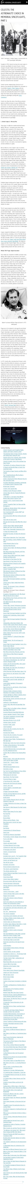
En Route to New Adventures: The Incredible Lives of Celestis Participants (13, 746)
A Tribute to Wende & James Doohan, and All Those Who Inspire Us (13, 919)
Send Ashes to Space (8, 769)
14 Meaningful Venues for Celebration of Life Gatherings (13, 1146)
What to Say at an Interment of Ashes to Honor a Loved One (14, 1113)
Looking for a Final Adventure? (10, 702)
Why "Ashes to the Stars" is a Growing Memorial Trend (14, 1063)
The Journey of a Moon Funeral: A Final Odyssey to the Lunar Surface (14, 1042)
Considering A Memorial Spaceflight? (12, 834)
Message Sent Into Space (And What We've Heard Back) (14, 522)
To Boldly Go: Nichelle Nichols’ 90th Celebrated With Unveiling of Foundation (14, 509)
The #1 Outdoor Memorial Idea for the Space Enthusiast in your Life (13, 800)
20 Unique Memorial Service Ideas (11, 845)
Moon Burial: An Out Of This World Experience (14, 677)
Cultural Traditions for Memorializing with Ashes (14, 1021)
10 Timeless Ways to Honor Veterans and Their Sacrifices (14, 1079)
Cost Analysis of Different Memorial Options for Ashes (14, 1030)
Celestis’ (10, 405)
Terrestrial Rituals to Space (9, 779)
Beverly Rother (6, 818)
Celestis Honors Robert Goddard (10, 879)
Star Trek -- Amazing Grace (9, 911)
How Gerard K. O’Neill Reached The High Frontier (14, 807)
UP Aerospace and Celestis (9, 849)
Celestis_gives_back (8, 785)
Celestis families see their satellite (11, 951)
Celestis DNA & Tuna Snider (9, 964)
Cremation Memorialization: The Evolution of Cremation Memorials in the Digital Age (14, 1014)
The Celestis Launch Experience (10, 869)
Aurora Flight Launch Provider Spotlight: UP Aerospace (13, 680)
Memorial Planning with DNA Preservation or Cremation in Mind (14, 1135)
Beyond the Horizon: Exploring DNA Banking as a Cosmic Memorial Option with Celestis (14, 995)
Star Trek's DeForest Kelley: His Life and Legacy (14, 627)
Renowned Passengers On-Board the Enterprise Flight (14, 534)
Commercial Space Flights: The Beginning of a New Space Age (14, 740)
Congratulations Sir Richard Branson (11, 830)
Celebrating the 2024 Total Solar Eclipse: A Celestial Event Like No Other (13, 1018)
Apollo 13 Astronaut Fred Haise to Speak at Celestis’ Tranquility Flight (13, 568)
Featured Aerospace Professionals (11, 883)
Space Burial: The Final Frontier (10, 777)
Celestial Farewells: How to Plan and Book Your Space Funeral (14, 462)
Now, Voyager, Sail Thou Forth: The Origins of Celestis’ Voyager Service (13, 668)
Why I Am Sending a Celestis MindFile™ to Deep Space (14, 540)
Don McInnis (6, 828)
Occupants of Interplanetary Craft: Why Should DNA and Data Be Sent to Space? (14, 595)
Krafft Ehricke (6, 797)
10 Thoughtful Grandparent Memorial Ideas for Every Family (14, 1166)
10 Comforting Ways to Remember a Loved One (14, 1072)
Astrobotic (5, 826)
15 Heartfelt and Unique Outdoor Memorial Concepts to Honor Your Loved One (13, 1011)
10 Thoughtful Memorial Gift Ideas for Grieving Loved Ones (14, 1075)
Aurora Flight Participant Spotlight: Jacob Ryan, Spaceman (14, 579)
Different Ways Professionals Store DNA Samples (14, 1155)
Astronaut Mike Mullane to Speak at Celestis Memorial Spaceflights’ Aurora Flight (13, 648)
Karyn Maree (6, 809)
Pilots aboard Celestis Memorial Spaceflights (14, 970)
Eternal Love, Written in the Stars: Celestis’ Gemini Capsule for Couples (13, 1094)
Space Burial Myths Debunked (10, 1027)
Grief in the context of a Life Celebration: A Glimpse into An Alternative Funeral (13, 902)
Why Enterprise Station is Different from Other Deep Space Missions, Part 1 (14, 575)
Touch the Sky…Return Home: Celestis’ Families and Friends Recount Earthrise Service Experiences (14, 609)
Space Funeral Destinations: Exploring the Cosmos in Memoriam (13, 1038)
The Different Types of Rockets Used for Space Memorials (14, 1169)
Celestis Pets (6, 816)
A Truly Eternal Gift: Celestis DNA (11, 781)
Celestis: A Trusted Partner (9, 852)
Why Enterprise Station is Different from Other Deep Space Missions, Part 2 (14, 572)
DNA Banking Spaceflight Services (11, 767)
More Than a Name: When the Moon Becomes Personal (14, 1177)
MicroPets (5, 756)
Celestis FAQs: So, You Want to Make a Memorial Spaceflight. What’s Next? (14, 709)
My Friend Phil (6, 813)
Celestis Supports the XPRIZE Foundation (13, 937)
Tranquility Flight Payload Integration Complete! (14, 658)
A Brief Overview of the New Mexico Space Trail (14, 671)
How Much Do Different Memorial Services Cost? (14, 1149)
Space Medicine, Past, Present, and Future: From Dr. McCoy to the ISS (14, 598)
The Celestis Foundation (9, 914)
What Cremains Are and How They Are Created (14, 1128)
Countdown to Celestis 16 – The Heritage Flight (14, 954)
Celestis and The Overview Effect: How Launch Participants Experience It (14, 664)
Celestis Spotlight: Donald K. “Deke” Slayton (13, 714)
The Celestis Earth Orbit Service (11, 737)
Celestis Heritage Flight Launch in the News (13, 894)
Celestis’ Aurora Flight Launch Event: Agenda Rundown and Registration (13, 556)
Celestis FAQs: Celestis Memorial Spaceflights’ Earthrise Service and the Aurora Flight (14, 629)
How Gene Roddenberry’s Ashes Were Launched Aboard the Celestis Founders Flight (14, 934)
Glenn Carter (6, 832)
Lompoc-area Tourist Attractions (10, 972)
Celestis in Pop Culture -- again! (11, 891)
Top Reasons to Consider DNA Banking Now (13, 1070)
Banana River (6, 889)
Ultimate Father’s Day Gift (9, 722)
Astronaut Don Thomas (8, 732)
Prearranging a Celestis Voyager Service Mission (14, 837)
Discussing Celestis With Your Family (12, 881)
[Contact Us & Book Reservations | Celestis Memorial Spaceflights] (14, 444)
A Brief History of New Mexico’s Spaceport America (13, 654)
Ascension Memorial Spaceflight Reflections (13, 712)
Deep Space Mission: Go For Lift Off (11, 720)
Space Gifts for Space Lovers (10, 519)
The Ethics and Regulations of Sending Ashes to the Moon (14, 985)
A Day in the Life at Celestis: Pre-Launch (12, 735)
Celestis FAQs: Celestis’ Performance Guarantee (14, 605)
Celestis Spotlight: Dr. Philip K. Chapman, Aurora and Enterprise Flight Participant (14, 695)
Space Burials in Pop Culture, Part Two (12, 559)
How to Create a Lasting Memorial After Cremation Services (12, 1067)
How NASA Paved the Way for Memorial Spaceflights (12, 602)
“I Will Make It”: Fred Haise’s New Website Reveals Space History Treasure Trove (13, 497)
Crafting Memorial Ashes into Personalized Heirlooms (13, 1053)
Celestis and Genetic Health (9, 843)
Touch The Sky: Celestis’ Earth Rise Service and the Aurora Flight (14, 699)
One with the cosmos (8, 862)
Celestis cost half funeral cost (10, 860)
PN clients (5, 854)
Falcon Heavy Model (8, 877)
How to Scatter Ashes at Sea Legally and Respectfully (12, 1090)
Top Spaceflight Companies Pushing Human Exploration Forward (13, 1158)
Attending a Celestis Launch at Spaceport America (13, 930)
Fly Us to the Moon (7, 839)
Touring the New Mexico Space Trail (11, 858)
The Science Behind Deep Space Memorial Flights (15, 1047)
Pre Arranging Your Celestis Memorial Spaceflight (15, 905)
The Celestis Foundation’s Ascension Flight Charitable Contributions (13, 717)
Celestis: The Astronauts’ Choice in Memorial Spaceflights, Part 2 (14, 587)
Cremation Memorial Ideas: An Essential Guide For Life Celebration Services (14, 749)
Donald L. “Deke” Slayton (13, 88)
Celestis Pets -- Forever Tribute (10, 762)
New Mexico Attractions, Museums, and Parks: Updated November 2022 (14, 552)
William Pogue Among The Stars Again (12, 811)
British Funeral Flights (8, 977)
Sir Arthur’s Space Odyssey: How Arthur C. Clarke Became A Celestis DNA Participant (14, 924)
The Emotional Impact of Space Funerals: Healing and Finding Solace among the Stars (15, 454)
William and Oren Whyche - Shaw (11, 820)
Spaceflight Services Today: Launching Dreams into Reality (14, 1007)
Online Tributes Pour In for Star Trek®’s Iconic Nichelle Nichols (14, 633)
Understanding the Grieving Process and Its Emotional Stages (13, 1121)
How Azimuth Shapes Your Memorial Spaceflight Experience (14, 1098)
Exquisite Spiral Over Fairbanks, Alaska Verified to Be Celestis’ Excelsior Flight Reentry (14, 458)
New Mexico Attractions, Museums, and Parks (14, 652)
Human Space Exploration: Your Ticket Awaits (14, 537)
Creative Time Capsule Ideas (10, 488)
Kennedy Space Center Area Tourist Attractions (14, 743)
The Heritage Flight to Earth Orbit (11, 940)
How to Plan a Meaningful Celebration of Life (14, 529)
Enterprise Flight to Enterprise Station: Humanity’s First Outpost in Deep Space (12, 691)
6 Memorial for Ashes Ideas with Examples (13, 847)
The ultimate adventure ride (10, 871)
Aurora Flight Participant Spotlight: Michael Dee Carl (14, 620)
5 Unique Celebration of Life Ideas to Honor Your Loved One (14, 804)
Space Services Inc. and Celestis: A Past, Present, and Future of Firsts (14, 688)
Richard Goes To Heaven (9, 486)
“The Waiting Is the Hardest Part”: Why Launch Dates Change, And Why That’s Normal (14, 1131)
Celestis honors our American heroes (12, 922)
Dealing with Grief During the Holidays (12, 783)
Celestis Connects (7, 764)
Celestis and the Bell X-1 (9, 928)
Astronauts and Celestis (9, 864)
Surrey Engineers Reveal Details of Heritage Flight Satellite (13, 948)
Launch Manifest (7, 945)
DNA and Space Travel (8, 975)
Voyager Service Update (8, 896)
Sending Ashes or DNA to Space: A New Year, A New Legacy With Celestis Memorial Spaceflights (14, 1087)
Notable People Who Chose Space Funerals (13, 992)
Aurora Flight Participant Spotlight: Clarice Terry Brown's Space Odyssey (14, 645)
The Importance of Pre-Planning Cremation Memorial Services (13, 989)
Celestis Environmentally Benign (11, 956)
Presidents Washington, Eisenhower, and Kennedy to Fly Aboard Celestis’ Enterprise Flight (14, 483)
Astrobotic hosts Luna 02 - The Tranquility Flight (14, 856)
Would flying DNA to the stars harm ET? (12, 962)
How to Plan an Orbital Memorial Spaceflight (14, 1045)
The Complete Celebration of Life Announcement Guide (14, 1142)
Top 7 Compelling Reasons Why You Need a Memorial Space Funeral (13, 476)
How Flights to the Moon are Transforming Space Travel (14, 1034)
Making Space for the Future (10, 775)
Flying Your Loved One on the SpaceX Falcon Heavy (13, 942)
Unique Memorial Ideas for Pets (10, 543)
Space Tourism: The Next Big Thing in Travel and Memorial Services (14, 999)
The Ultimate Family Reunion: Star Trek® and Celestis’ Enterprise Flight (14, 660)
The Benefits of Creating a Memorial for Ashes (14, 465)
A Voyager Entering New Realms (10, 791)
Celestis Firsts (6, 979)
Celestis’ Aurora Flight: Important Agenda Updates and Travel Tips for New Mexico (13, 526)
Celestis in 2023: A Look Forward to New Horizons (13, 501)
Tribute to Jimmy (7, 968)
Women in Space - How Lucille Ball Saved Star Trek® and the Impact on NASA (14, 759)
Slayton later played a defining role (9, 167)
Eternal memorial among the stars (11, 867)
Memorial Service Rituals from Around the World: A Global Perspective (14, 1057)
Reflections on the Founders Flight (11, 966)
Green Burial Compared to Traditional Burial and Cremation (14, 1110)
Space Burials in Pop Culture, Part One (12, 561)
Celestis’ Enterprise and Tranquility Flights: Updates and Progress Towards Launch (13, 450)
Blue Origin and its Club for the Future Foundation (12, 823)
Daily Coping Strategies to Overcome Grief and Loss (14, 1102)
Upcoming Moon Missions (9, 545)
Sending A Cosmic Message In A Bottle (12, 491)
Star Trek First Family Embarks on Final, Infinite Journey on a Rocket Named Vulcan (14, 772)
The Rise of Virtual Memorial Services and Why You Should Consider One (14, 794)
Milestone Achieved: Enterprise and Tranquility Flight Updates (14, 564)
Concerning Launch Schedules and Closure (13, 916)
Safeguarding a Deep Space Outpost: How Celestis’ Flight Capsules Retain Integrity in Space (15, 623)
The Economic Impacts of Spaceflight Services (14, 1060)
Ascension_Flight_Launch (9, 724)
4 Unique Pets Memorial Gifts (10, 531)
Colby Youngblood (7, 727)
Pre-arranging (6, 841)
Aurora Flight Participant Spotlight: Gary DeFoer (14, 613)
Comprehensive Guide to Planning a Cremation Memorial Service (14, 1125)
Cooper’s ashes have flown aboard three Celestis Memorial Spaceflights (13, 240)
